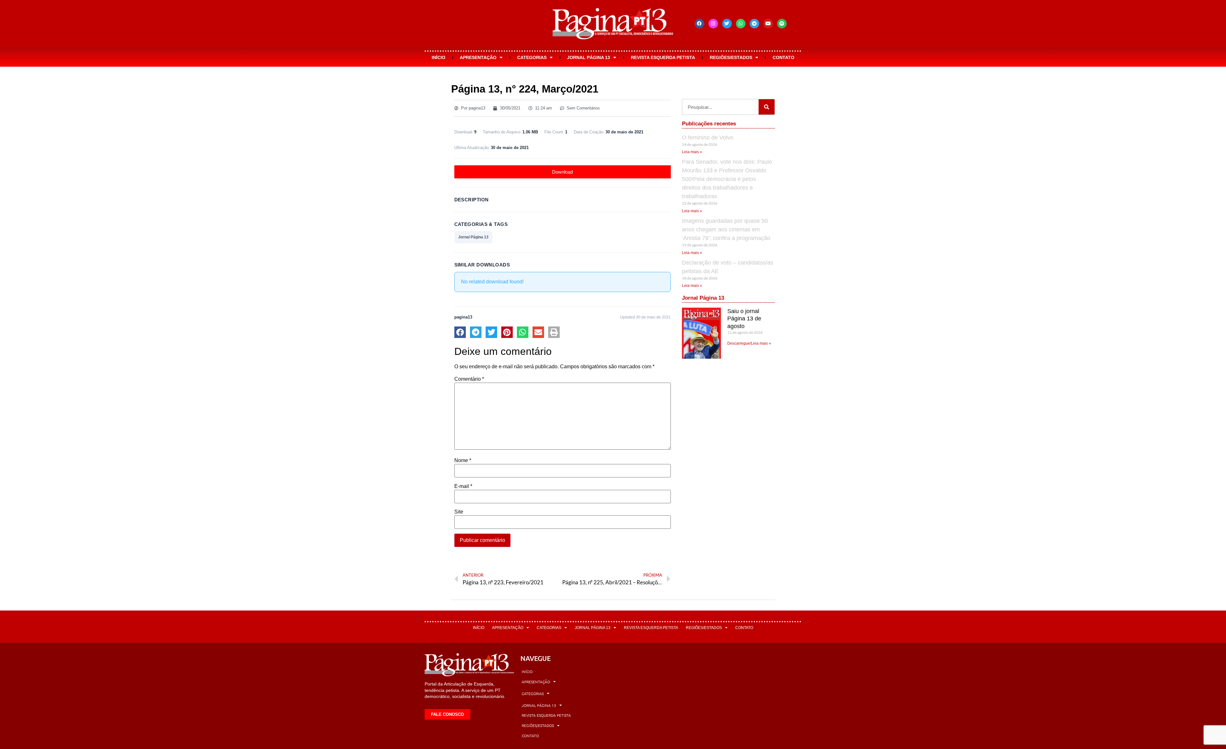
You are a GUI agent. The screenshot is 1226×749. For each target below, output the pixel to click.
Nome (462, 460)
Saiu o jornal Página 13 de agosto (744, 318)
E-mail (463, 486)
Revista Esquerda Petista (663, 57)
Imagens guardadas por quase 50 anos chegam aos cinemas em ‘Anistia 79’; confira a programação (726, 229)
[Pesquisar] (767, 107)
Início (438, 57)
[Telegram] (754, 23)
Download (562, 172)
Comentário (469, 379)
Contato (783, 57)
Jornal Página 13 (588, 57)
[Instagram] (713, 23)
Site (458, 511)
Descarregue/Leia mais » (749, 343)
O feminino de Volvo (707, 137)
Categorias (532, 57)
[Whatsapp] (740, 23)
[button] (460, 332)
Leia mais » (692, 152)
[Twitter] (727, 23)
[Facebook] (699, 23)
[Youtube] (768, 23)
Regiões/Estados (731, 57)
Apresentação (478, 57)
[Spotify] (782, 23)
